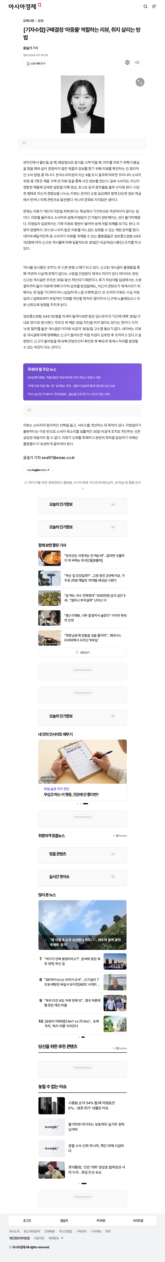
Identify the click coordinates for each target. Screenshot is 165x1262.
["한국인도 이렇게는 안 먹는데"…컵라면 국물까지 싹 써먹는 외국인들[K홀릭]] (49, 565)
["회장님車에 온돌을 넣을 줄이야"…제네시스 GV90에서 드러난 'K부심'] (49, 644)
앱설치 (64, 1220)
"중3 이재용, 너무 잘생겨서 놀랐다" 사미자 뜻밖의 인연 (95, 618)
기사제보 (96, 1231)
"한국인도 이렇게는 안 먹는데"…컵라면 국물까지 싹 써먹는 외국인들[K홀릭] (94, 558)
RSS (107, 1231)
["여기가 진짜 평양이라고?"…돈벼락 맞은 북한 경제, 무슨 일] (115, 968)
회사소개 (14, 1231)
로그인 (27, 1220)
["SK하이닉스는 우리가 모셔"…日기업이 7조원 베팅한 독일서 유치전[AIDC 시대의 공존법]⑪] (115, 989)
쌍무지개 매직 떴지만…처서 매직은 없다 (96, 1170)
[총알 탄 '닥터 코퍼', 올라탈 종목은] (51, 1134)
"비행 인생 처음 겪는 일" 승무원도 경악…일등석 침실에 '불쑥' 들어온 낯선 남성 (71, 386)
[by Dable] (120, 1048)
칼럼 (41, 21)
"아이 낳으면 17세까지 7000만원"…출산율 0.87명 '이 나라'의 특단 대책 (68, 394)
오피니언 (28, 21)
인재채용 (49, 1231)
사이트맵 (138, 1220)
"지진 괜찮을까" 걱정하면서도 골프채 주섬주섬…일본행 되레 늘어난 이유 (96, 1148)
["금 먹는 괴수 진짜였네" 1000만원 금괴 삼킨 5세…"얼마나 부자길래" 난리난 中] (49, 604)
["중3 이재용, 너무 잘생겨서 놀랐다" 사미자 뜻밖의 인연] (49, 624)
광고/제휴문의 (32, 1231)
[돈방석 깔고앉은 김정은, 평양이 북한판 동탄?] (51, 1113)
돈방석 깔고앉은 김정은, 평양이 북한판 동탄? (97, 1105)
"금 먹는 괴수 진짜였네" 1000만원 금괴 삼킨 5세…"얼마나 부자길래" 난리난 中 (95, 598)
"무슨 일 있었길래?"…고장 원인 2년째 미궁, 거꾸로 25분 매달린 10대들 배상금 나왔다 (94, 578)
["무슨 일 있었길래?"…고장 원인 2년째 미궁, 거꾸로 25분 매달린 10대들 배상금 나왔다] (49, 585)
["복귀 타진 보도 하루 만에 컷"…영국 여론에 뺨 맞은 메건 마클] (115, 1010)
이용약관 (39, 1238)
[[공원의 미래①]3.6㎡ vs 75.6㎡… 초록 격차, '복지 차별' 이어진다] (115, 1031)
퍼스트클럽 (65, 1231)
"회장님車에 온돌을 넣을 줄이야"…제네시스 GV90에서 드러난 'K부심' (92, 637)
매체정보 (54, 1238)
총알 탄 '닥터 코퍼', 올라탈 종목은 (91, 1127)
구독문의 (81, 1231)
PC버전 (101, 1220)
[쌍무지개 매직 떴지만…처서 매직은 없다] (51, 1177)
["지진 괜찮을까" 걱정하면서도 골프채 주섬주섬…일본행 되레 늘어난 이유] (51, 1156)
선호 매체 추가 (38, 63)
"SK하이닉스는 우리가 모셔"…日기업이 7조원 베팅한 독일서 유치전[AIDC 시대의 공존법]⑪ (72, 984)
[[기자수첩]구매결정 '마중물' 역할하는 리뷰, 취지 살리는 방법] (82, 104)
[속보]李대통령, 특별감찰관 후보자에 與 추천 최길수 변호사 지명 (64, 377)
